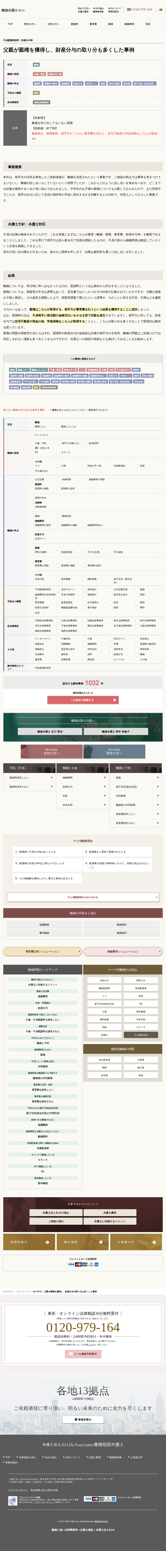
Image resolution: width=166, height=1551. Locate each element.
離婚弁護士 (50, 731)
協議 (142, 589)
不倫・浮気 (39, 74)
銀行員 (140, 1067)
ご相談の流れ (56, 1221)
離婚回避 (66, 515)
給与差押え (93, 602)
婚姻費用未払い (98, 375)
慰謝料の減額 (16, 375)
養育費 (93, 23)
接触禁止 (39, 649)
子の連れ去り (123, 369)
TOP (10, 23)
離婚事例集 (98, 11)
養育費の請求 (100, 381)
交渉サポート (68, 589)
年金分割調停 (68, 594)
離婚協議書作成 (69, 607)
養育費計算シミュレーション (42, 951)
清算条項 (118, 649)
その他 (38, 461)
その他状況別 (141, 1034)
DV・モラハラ (42, 448)
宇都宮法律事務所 (44, 620)
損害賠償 (65, 659)
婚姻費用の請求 (61, 375)
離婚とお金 (70, 768)
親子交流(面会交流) (126, 786)
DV (36, 452)
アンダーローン (43, 638)
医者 (141, 1075)
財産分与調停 (42, 607)
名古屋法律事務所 (123, 625)
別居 (147, 23)
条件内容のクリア (81, 693)
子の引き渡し (30, 381)
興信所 (91, 659)
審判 (142, 607)
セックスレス (42, 434)
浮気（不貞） (18, 768)
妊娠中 (104, 1034)
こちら (91, 1344)
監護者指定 (15, 381)
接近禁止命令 (68, 649)
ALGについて (114, 8)
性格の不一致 (55, 74)
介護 (104, 369)
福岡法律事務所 (41, 102)
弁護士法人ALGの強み (56, 1212)
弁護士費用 (83, 11)
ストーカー (119, 659)
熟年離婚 (14, 387)
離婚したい (23, 369)
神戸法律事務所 (148, 620)
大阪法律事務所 (148, 625)
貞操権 (38, 502)
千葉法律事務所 (69, 625)
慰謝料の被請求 (148, 643)
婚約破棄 (26, 387)
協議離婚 (44, 924)
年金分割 (139, 381)
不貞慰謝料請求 (43, 589)
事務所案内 (113, 11)
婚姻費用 (129, 23)
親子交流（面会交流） (144, 83)
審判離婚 (44, 932)
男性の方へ (30, 23)
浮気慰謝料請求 (43, 667)
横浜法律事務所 (95, 625)
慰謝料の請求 (51, 83)
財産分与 (78, 83)
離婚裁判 (122, 932)
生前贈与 (39, 654)
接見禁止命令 (120, 594)
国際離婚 (65, 643)
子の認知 (44, 381)
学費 (116, 643)
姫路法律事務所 (43, 630)
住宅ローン (91, 83)
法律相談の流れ (27, 1457)
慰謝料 (74, 23)
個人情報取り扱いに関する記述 (44, 1489)
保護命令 (39, 643)
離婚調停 (122, 924)
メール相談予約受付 (85, 1354)
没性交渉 (92, 649)
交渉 (37, 612)
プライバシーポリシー (18, 1489)
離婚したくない (39, 369)
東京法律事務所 (122, 620)
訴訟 (116, 602)
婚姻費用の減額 (79, 375)
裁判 (116, 607)
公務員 (140, 1059)
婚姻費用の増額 (97, 479)
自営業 (104, 1075)
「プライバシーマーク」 (43, 1502)
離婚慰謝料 (104, 988)
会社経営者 (104, 1059)
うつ (82, 369)
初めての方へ (84, 8)
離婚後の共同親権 (125, 804)
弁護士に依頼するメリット (109, 1221)
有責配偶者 (93, 369)
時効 (142, 594)
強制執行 (92, 594)
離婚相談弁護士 (101, 1521)
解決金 (64, 654)
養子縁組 (92, 607)
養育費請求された (125, 823)
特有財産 (144, 649)
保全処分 (92, 589)
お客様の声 (136, 1457)
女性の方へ (53, 23)
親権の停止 (40, 497)
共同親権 (121, 795)
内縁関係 (66, 479)
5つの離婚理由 (83, 897)
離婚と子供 (123, 768)
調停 (36, 92)
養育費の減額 (84, 381)
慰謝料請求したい (19, 777)
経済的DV (94, 443)
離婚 (36, 64)
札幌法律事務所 (95, 620)
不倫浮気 (65, 638)
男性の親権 (114, 83)
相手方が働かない (71, 443)
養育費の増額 (68, 381)
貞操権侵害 (40, 506)
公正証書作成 (120, 589)
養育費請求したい (125, 813)
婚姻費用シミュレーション (123, 951)
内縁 (104, 1027)
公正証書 (39, 479)
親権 (110, 23)
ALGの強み (98, 8)
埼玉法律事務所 (43, 625)
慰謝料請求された (19, 786)
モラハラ (65, 452)
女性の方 (104, 980)
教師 (104, 1067)
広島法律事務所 (69, 620)
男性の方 (140, 980)
